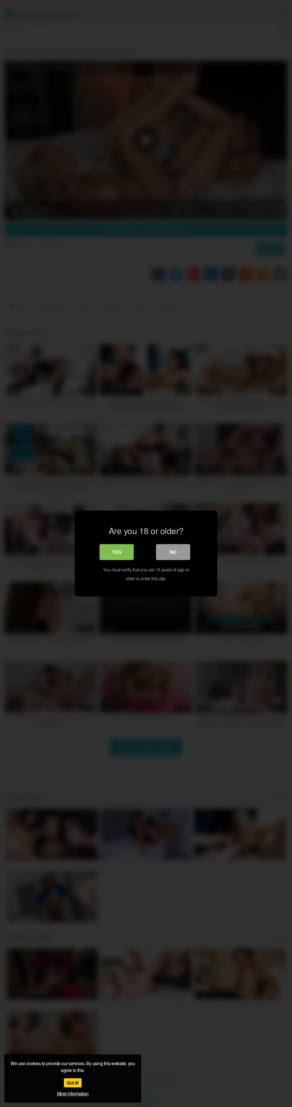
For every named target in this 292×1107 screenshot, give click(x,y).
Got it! (73, 1082)
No (173, 552)
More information (73, 1093)
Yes (116, 552)
